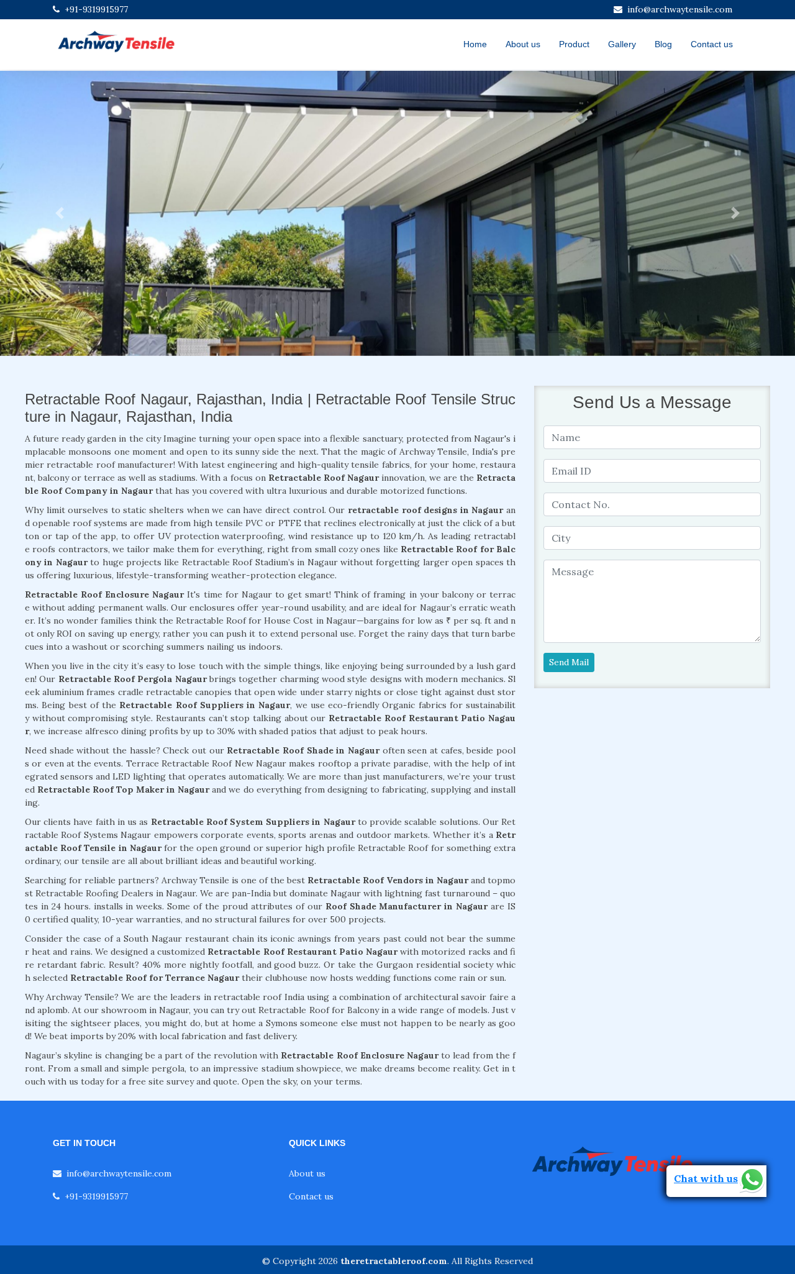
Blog (663, 44)
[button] (59, 213)
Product (574, 44)
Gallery (622, 44)
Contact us (712, 44)
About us (523, 44)
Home (475, 44)
